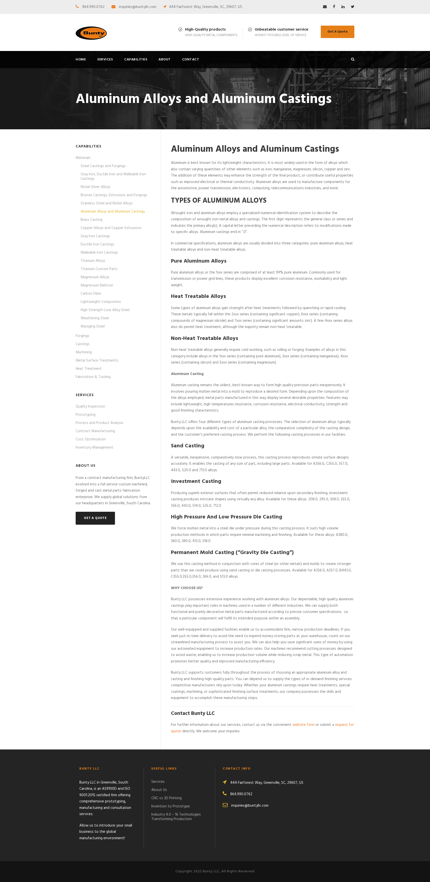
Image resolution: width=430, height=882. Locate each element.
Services (105, 59)
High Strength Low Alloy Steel (105, 310)
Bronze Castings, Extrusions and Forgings (114, 195)
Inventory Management (94, 448)
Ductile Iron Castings (97, 244)
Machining (84, 352)
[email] (325, 7)
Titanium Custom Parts (99, 269)
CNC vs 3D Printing (166, 798)
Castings (83, 344)
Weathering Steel (95, 318)
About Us (159, 790)
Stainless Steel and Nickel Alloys (107, 203)
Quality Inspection (90, 407)
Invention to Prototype (170, 806)
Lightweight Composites (101, 302)
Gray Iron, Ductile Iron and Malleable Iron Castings (113, 176)
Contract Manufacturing (95, 431)
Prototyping (86, 415)
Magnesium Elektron (97, 285)
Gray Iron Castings (95, 236)
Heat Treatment (89, 369)
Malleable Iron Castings (99, 253)
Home (81, 59)
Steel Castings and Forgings (103, 166)
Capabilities (135, 59)
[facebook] (334, 7)
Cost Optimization (91, 439)
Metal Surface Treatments (97, 361)
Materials (83, 158)
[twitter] (352, 7)
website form (303, 725)
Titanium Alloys (93, 261)
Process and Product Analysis (99, 423)
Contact (190, 59)
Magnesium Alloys (95, 277)
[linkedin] (343, 7)
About (165, 59)
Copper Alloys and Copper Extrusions (111, 228)
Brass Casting (92, 220)
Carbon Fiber (91, 294)
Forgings (82, 336)
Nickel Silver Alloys (95, 187)
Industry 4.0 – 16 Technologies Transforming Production (176, 817)
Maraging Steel (93, 326)
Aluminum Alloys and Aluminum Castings (113, 212)
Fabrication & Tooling (93, 377)
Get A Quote (337, 31)
